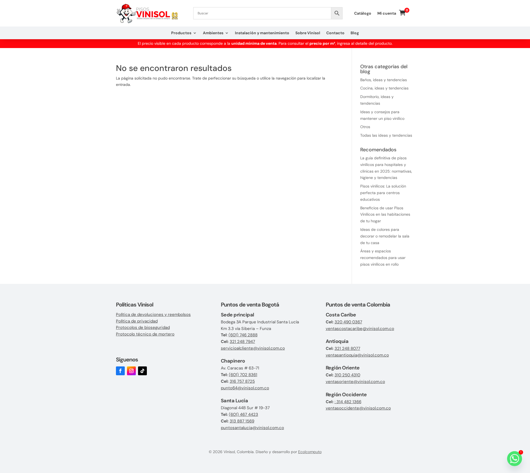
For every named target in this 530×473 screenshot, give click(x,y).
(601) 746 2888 (243, 335)
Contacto (335, 33)
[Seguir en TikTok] (142, 370)
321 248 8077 (347, 348)
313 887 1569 (242, 421)
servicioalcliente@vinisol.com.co (253, 348)
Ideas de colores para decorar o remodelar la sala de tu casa (384, 236)
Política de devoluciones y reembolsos (153, 314)
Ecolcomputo (310, 451)
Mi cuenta (386, 13)
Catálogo (362, 13)
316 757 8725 (242, 381)
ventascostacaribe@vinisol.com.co (360, 328)
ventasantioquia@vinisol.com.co (357, 355)
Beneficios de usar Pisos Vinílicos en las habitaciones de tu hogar (385, 214)
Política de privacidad (137, 321)
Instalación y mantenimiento (262, 33)
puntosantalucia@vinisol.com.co (252, 427)
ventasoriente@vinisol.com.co (355, 381)
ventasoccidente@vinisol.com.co (358, 408)
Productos (181, 33)
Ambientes (213, 33)
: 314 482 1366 (348, 402)
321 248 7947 (242, 341)
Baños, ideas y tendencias (383, 79)
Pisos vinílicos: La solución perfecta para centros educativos (383, 193)
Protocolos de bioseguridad (143, 327)
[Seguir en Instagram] (131, 370)
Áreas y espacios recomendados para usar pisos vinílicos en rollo (383, 258)
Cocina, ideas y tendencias (384, 88)
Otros (365, 126)
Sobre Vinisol (307, 33)
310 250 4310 (347, 375)
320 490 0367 (348, 322)
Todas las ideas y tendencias (386, 135)
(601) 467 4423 (243, 414)
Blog (355, 33)
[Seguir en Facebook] (120, 370)
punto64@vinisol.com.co (245, 388)
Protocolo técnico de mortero (145, 334)
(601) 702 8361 (243, 374)
